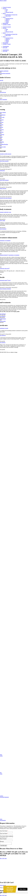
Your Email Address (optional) (6, 836)
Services (4, 8)
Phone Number (3, 838)
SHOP (4, 13)
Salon (6, 9)
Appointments (6, 46)
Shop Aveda (8, 15)
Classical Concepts (7, 7)
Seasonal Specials (9, 12)
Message (2, 841)
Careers (7, 22)
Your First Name (4, 830)
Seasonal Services (9, 18)
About (4, 17)
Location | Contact (7, 24)
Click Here (23, 889)
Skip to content (3, 0)
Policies (7, 20)
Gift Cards (5, 47)
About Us (7, 19)
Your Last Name (4, 833)
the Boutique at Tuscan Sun (11, 14)
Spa (6, 11)
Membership (5, 23)
